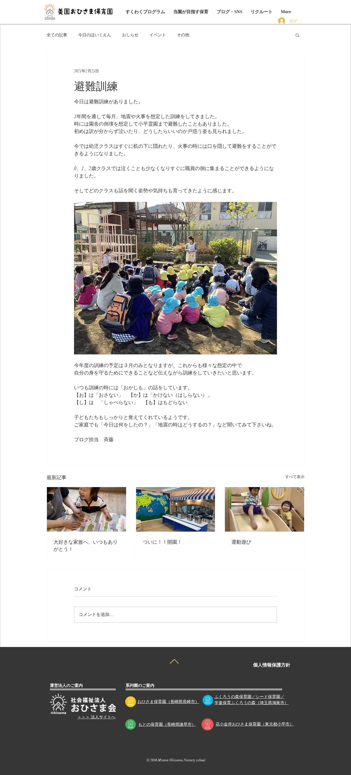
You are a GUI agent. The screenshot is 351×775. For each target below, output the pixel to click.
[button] (230, 12)
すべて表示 (294, 476)
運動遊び (241, 541)
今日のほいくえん (94, 34)
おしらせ (130, 34)
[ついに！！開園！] (175, 509)
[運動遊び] (264, 509)
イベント (157, 34)
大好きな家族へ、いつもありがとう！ (85, 545)
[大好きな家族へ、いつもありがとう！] (86, 509)
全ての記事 (57, 34)
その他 (183, 34)
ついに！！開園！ (162, 541)
